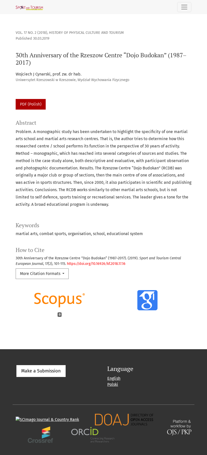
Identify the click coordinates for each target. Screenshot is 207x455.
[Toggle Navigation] (184, 7)
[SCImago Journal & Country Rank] (47, 419)
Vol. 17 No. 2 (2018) (31, 33)
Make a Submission (41, 371)
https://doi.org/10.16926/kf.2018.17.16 (96, 264)
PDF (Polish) (30, 104)
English (113, 378)
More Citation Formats (40, 273)
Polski (112, 384)
